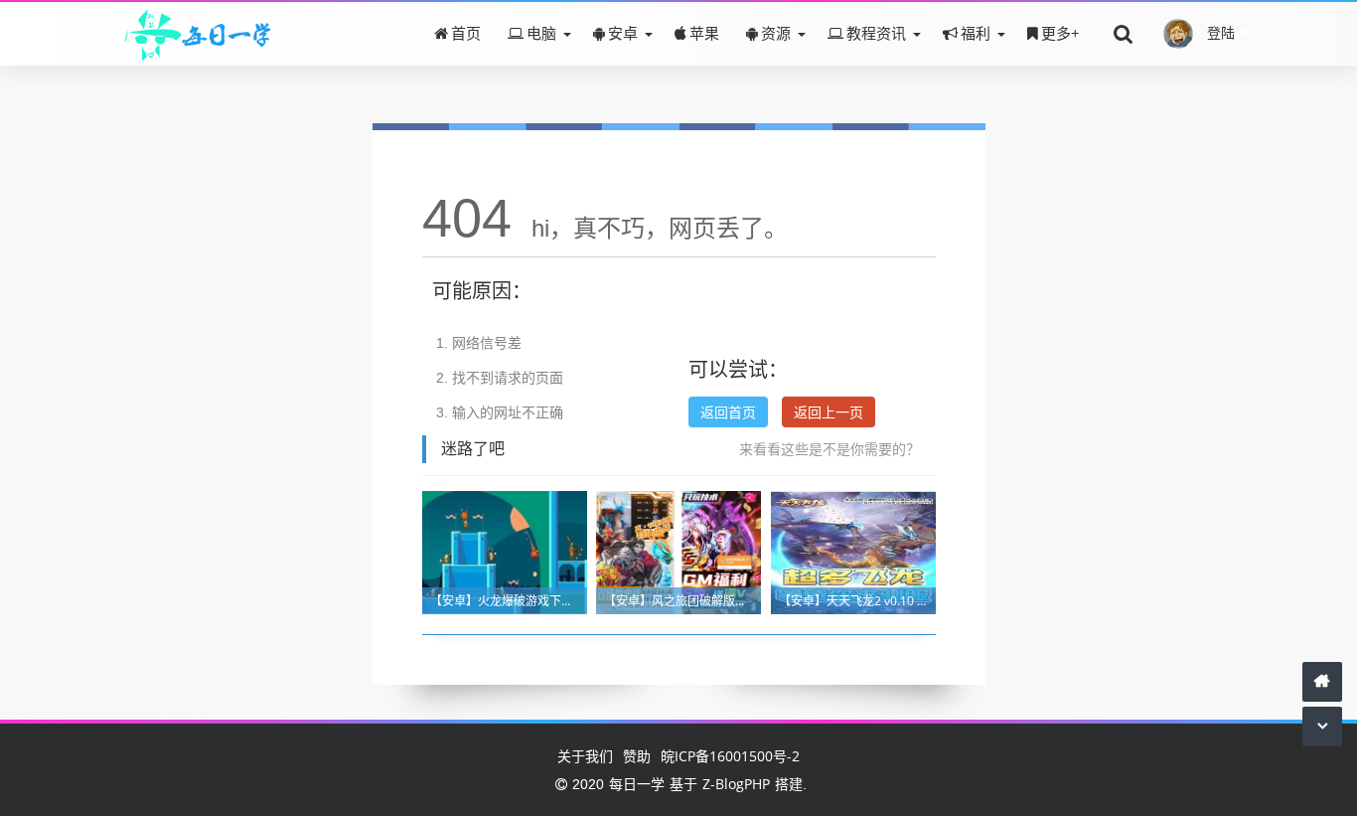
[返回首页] (1322, 681)
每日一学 (637, 783)
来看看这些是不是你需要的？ (829, 448)
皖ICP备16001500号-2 (730, 755)
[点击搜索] (1123, 33)
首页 (466, 33)
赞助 (637, 755)
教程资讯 (876, 33)
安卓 (623, 33)
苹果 (704, 33)
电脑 (541, 33)
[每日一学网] (197, 32)
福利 (975, 33)
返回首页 (728, 412)
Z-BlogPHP (736, 783)
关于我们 (585, 755)
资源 (776, 33)
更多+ (1060, 33)
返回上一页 (828, 412)
